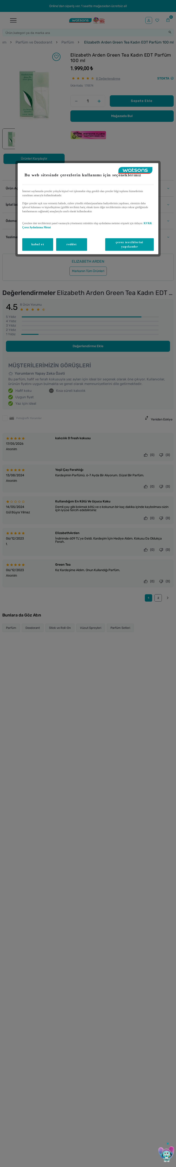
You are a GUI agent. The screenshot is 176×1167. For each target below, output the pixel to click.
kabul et (37, 244)
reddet (71, 244)
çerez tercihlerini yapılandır (129, 244)
